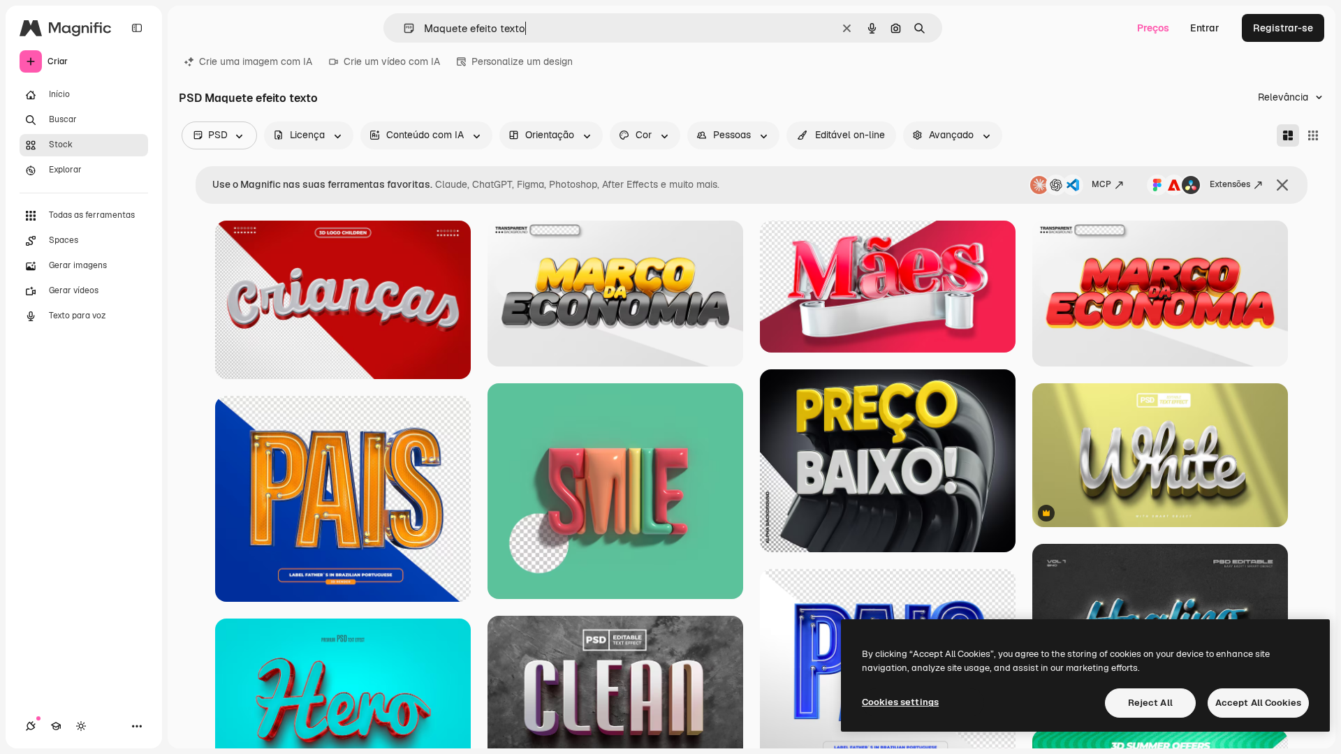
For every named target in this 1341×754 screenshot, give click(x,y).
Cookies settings (900, 702)
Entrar (1204, 28)
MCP (1101, 184)
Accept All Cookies (1258, 703)
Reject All (1150, 703)
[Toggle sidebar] (137, 28)
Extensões (1230, 184)
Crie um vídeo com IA (392, 61)
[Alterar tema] (81, 726)
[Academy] (56, 726)
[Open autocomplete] (403, 28)
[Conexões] (31, 726)
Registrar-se (1283, 28)
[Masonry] (1288, 135)
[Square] (1313, 135)
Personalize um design (522, 61)
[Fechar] (1282, 185)
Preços (1153, 28)
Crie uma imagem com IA (255, 61)
